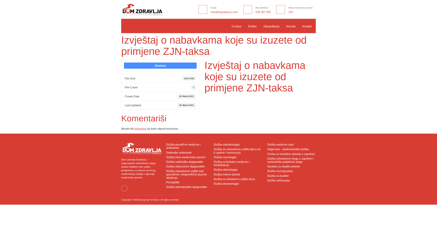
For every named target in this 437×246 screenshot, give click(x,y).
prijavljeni (140, 128)
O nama (236, 26)
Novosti (290, 26)
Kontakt (307, 26)
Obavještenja (271, 26)
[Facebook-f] (124, 188)
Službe (252, 26)
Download (160, 65)
